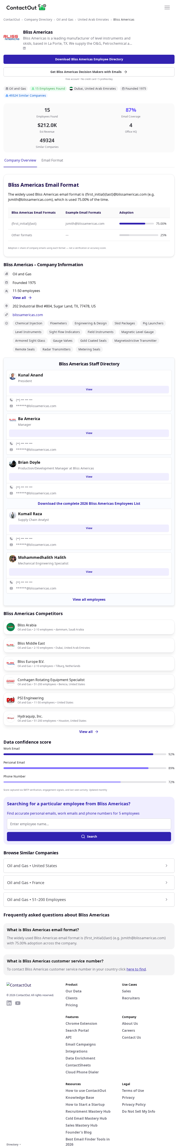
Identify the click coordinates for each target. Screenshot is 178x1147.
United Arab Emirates (93, 19)
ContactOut (11, 19)
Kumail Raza (30, 514)
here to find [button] (136, 969)
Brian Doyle (29, 462)
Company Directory (38, 19)
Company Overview (20, 160)
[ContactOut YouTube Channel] (17, 1070)
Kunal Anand (30, 375)
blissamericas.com (28, 314)
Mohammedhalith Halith (42, 557)
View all (86, 731)
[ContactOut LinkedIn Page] (9, 1070)
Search (92, 836)
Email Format (52, 160)
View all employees (89, 599)
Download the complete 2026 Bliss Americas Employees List (89, 503)
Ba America (29, 418)
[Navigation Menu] (167, 7)
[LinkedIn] (24, 48)
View (89, 389)
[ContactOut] (28, 7)
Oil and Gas (64, 19)
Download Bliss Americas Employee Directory (89, 59)
